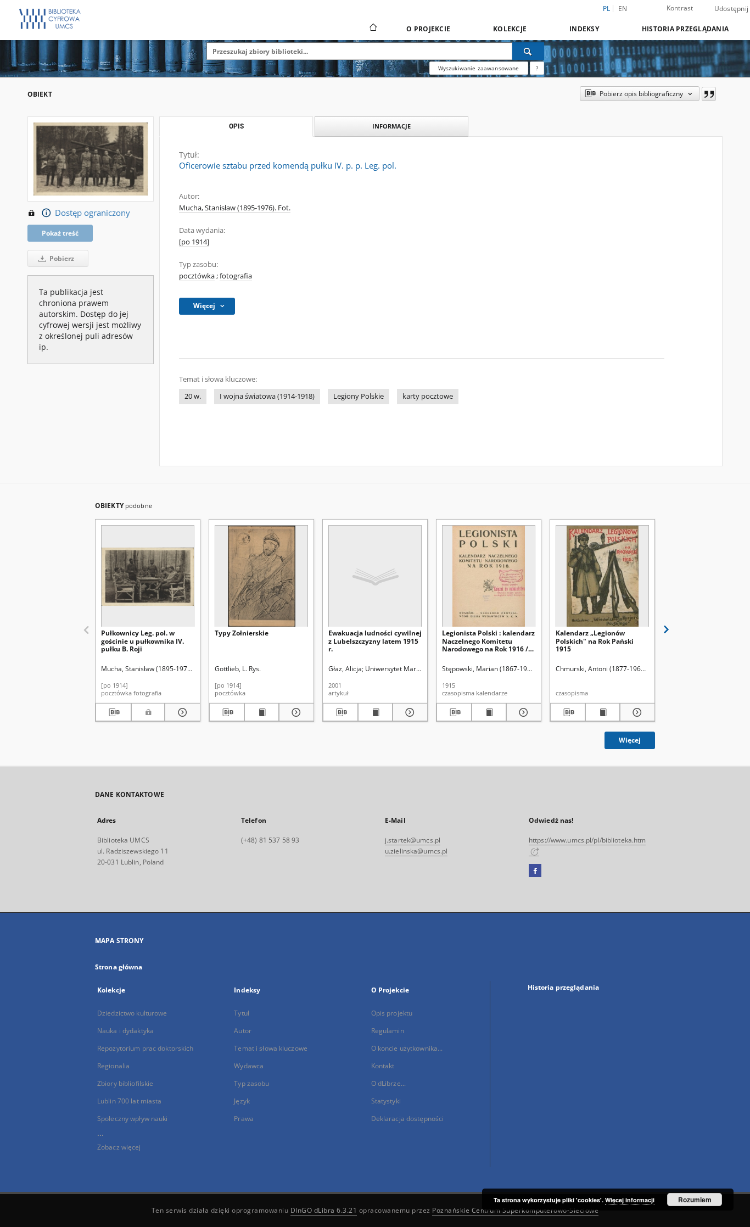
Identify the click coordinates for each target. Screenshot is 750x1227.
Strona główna (119, 967)
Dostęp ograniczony (92, 213)
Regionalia (113, 1065)
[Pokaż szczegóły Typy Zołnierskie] (295, 712)
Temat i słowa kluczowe (270, 1048)
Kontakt (383, 1065)
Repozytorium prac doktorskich (145, 1048)
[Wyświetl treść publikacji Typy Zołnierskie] (262, 712)
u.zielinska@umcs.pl (416, 851)
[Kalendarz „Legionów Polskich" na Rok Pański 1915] (602, 576)
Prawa (244, 1118)
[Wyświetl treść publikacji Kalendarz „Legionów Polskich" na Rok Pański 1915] (603, 712)
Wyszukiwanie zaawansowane (478, 68)
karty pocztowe (427, 396)
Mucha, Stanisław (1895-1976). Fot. (234, 208)
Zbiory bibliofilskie (125, 1083)
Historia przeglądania (685, 29)
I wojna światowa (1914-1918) (267, 396)
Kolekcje (510, 29)
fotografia (236, 276)
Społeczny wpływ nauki (132, 1118)
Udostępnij (731, 8)
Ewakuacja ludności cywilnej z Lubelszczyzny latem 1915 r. (375, 640)
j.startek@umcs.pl (412, 840)
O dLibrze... (388, 1083)
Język (242, 1101)
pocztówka (197, 276)
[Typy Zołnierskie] (261, 576)
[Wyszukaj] (528, 51)
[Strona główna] (372, 28)
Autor (242, 1030)
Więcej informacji (629, 1200)
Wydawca (249, 1065)
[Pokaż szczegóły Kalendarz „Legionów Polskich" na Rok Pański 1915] (636, 712)
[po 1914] (194, 242)
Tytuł (241, 1013)
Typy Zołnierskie (241, 633)
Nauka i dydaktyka (125, 1030)
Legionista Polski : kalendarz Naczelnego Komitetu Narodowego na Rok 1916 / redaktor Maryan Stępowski (488, 640)
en (623, 8)
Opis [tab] (236, 126)
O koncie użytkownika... (407, 1048)
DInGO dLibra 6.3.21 (323, 1210)
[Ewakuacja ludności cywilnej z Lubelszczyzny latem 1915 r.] (375, 576)
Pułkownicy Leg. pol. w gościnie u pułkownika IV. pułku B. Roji (142, 640)
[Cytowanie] (709, 94)
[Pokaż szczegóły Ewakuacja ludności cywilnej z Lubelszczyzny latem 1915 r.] (408, 712)
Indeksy (584, 29)
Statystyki (386, 1101)
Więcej (630, 740)
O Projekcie (428, 29)
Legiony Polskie (358, 396)
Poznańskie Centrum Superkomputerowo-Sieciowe (515, 1210)
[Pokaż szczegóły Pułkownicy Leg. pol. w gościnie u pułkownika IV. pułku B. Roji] (181, 712)
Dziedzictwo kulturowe (132, 1013)
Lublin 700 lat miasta (129, 1101)
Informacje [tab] (391, 126)
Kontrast (680, 8)
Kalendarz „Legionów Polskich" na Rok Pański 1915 (595, 640)
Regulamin (387, 1030)
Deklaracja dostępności (407, 1118)
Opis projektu (392, 1013)
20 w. (192, 396)
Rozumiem (695, 1199)
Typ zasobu (251, 1083)
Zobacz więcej (119, 1147)
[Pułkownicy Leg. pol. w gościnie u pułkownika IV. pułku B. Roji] (148, 576)
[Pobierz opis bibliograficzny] (113, 712)
